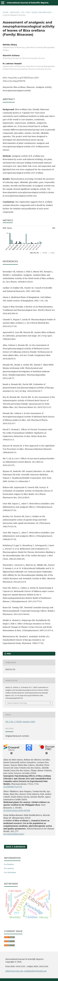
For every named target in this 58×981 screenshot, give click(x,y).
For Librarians (10, 872)
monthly (44, 253)
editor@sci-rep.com (14, 971)
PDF (8, 654)
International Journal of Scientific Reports (27, 2)
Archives (14, 12)
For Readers (9, 864)
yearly (52, 253)
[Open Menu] (2, 2)
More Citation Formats (17, 703)
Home (5, 12)
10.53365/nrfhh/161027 (13, 834)
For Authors (9, 868)
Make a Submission (15, 847)
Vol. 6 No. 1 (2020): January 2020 (36, 12)
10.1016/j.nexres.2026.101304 (16, 810)
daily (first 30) (34, 253)
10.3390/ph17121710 (12, 786)
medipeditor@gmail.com (35, 971)
